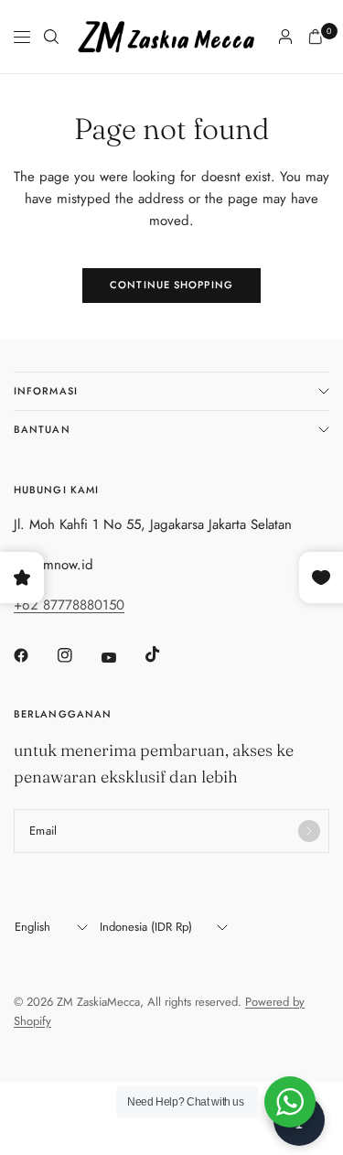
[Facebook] (34, 655)
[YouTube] (122, 657)
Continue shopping (171, 284)
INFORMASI (46, 390)
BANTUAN (42, 429)
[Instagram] (78, 655)
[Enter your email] (309, 831)
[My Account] (285, 36)
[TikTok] (165, 654)
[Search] (51, 36)
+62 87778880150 (69, 605)
